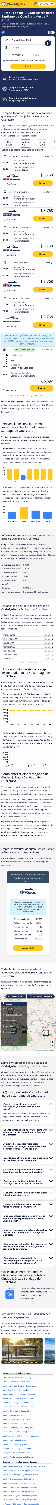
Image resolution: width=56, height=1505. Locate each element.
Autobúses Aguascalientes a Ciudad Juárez (19, 1380)
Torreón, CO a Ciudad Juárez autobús (17, 1451)
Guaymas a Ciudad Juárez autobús (16, 1405)
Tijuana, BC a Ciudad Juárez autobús (16, 1447)
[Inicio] (16, 4)
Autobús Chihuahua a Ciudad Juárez (16, 1384)
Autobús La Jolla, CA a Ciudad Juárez (16, 1422)
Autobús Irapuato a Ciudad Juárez (16, 1417)
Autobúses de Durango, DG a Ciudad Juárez (19, 1396)
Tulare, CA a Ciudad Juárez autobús (16, 1455)
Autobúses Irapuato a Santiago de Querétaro (20, 1502)
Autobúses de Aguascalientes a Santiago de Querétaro (24, 1469)
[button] (45, 1035)
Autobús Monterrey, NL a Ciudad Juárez (18, 1430)
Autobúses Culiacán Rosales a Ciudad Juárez (19, 1388)
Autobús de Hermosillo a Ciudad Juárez (18, 1409)
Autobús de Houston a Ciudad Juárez (17, 1413)
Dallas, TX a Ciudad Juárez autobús (16, 1392)
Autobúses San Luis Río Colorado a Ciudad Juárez (22, 1438)
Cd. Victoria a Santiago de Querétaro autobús (20, 1477)
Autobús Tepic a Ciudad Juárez (14, 1442)
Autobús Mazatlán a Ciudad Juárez (16, 1426)
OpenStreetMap (43, 1052)
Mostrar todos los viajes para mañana (29, 395)
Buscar (42, 183)
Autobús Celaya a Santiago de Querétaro (18, 1481)
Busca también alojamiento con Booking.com (25, 60)
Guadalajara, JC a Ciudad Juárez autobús (18, 1401)
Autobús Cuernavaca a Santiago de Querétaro (20, 1494)
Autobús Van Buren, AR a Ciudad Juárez (18, 1459)
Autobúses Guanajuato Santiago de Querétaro (21, 1498)
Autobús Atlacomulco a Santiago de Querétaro (21, 1473)
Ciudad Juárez (17, 999)
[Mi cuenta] (34, 3)
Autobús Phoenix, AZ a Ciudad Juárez (17, 1434)
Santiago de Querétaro (42, 999)
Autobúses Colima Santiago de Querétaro (19, 1485)
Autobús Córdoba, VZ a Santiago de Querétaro (21, 1490)
